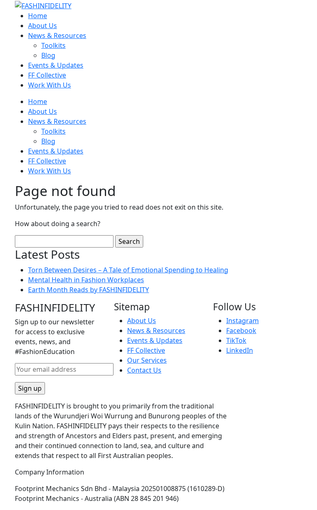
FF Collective (47, 75)
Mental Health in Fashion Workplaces (86, 279)
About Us (42, 25)
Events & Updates (55, 65)
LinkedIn (239, 350)
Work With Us (49, 85)
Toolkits (53, 45)
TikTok (236, 340)
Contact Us (144, 370)
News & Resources (57, 35)
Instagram (242, 320)
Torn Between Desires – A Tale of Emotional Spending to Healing (128, 269)
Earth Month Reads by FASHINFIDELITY (88, 289)
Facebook (241, 330)
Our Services (147, 360)
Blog (48, 55)
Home (37, 15)
